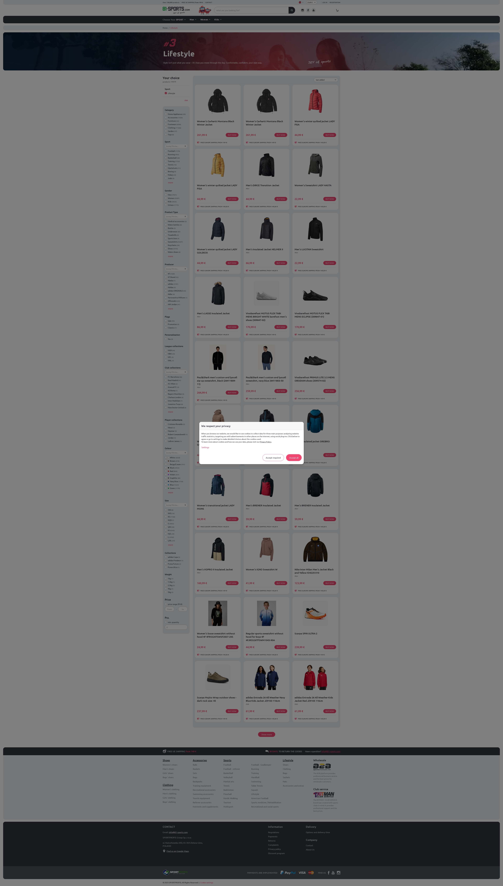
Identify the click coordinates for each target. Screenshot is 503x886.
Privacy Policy (265, 442)
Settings (205, 447)
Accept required (273, 457)
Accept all (293, 457)
